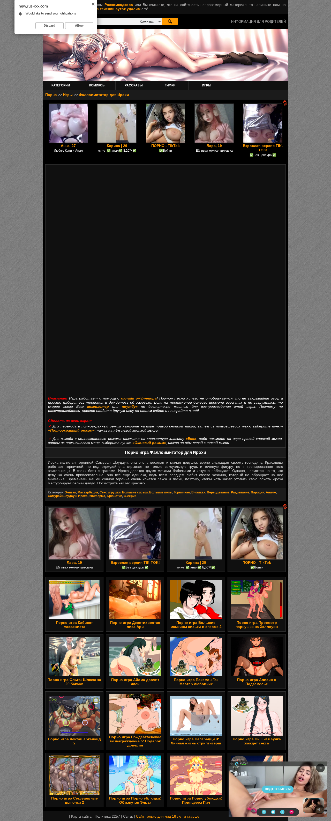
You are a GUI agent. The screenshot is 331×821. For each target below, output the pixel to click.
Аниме (271, 492)
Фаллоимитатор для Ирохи (104, 95)
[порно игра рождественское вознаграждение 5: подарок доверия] (135, 732)
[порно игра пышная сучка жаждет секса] (257, 734)
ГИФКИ (170, 85)
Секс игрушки (110, 492)
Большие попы (160, 492)
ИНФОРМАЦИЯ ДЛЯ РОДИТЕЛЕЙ (258, 22)
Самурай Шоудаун (62, 496)
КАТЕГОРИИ (60, 85)
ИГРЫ (206, 85)
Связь (128, 816)
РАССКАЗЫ (134, 85)
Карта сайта (81, 816)
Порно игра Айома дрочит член (135, 682)
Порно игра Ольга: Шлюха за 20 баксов (74, 682)
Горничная (182, 492)
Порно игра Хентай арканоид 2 (74, 741)
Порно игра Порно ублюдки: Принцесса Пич (196, 800)
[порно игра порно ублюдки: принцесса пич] (196, 794)
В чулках (198, 492)
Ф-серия (130, 496)
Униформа (97, 496)
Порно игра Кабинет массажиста (74, 624)
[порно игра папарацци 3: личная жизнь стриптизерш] (196, 734)
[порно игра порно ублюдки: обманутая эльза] (135, 794)
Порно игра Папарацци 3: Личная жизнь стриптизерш (196, 741)
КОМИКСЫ (97, 85)
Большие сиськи (135, 492)
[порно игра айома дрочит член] (135, 675)
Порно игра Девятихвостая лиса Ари (135, 624)
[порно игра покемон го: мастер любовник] (196, 675)
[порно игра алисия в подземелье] (257, 675)
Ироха (83, 496)
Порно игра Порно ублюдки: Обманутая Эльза (135, 800)
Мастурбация (88, 492)
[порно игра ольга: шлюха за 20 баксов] (74, 675)
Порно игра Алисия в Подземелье (256, 682)
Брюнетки (114, 496)
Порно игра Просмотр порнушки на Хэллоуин (257, 624)
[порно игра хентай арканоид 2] (74, 734)
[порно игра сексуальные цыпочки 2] (74, 794)
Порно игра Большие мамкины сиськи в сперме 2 (196, 624)
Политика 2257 (107, 816)
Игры (68, 95)
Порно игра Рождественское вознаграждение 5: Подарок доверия (135, 741)
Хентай (70, 492)
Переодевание (218, 492)
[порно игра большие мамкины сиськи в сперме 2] (196, 618)
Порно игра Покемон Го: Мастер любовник (196, 682)
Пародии (257, 492)
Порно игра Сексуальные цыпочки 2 (74, 800)
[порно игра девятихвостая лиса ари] (135, 618)
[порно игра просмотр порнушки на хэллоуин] (257, 618)
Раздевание (240, 492)
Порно (51, 95)
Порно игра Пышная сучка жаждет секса (257, 741)
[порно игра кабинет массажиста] (74, 618)
